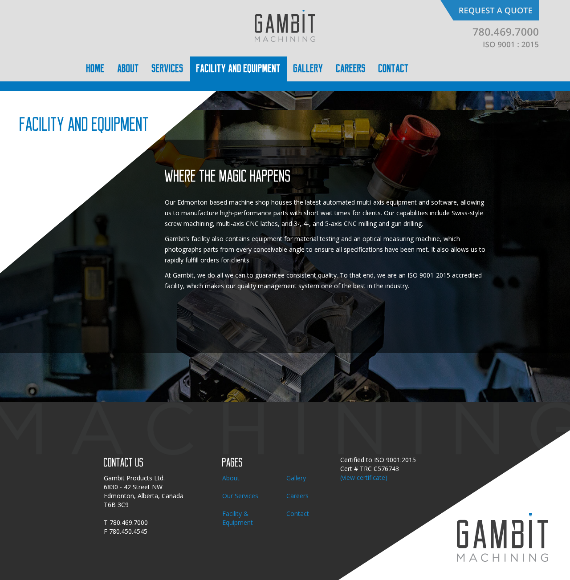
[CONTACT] (393, 68)
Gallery (296, 478)
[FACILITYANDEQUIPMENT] (238, 68)
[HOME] (95, 68)
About (231, 478)
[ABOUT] (128, 68)
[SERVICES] (168, 68)
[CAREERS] (351, 68)
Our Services (240, 495)
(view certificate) (363, 477)
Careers (297, 495)
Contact (297, 513)
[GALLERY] (308, 68)
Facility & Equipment (237, 518)
